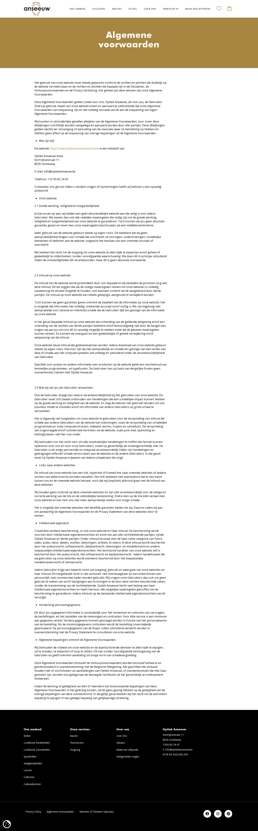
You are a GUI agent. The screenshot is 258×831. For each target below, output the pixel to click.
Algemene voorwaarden (60, 811)
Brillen (27, 735)
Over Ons (121, 735)
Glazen (74, 735)
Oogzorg (75, 749)
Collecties (29, 777)
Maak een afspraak (127, 749)
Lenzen (28, 770)
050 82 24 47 (172, 744)
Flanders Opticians (103, 811)
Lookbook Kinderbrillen (37, 742)
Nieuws (120, 742)
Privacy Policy (33, 811)
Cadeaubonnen (32, 784)
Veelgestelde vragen (127, 756)
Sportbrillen (30, 756)
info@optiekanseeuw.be (179, 749)
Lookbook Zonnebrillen (37, 749)
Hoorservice (77, 742)
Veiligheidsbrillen (33, 763)
